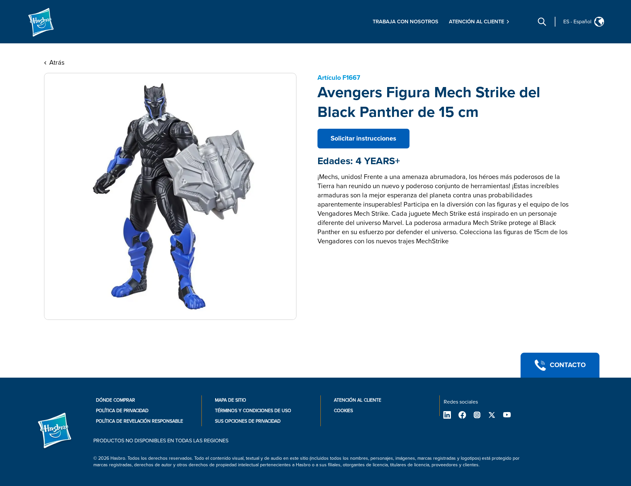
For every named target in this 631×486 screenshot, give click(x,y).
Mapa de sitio (230, 400)
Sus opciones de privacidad (248, 421)
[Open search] (542, 22)
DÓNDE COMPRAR (115, 400)
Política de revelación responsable (139, 421)
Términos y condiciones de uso (253, 410)
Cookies (343, 410)
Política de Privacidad (122, 410)
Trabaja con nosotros (405, 21)
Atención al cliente (357, 400)
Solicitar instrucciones (363, 139)
